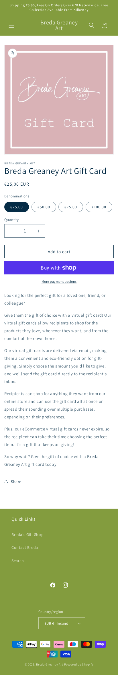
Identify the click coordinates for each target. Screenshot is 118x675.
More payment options (59, 281)
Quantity (11, 219)
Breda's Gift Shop (27, 534)
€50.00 (44, 206)
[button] (11, 25)
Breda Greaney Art (49, 664)
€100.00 (99, 206)
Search (17, 560)
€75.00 (70, 206)
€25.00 (16, 206)
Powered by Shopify (79, 664)
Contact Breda (24, 547)
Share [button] (16, 481)
